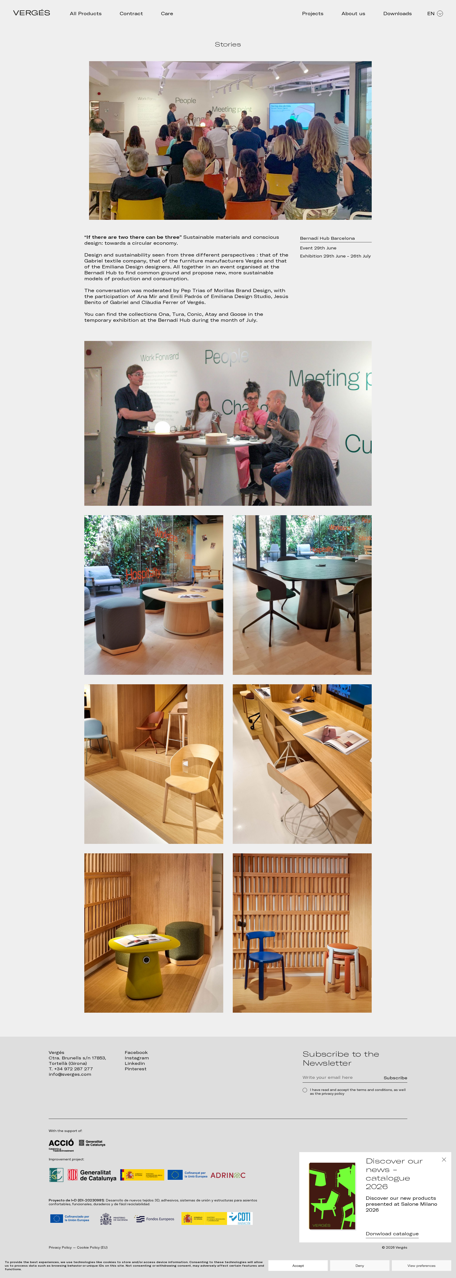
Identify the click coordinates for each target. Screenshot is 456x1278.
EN (431, 13)
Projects (312, 13)
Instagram (137, 1057)
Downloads (397, 13)
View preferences (422, 1266)
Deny (360, 1266)
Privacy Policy (60, 1247)
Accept (298, 1266)
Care (167, 13)
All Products (86, 13)
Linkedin (135, 1063)
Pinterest (136, 1068)
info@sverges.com (70, 1074)
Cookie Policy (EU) (92, 1247)
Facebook (136, 1052)
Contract (131, 13)
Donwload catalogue (392, 1234)
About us (353, 13)
